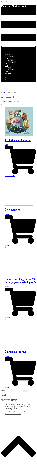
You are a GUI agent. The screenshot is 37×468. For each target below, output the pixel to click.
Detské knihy (11, 69)
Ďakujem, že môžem (11, 408)
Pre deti (10, 60)
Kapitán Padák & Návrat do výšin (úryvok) (18, 404)
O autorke (7, 54)
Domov (3, 93)
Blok (9, 68)
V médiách (11, 56)
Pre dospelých (12, 62)
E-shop (6, 64)
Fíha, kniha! (8, 73)
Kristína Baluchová (13, 6)
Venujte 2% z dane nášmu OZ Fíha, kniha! (18, 406)
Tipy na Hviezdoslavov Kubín (14, 410)
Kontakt (7, 75)
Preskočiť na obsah (7, 2)
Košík (6, 71)
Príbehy (7, 66)
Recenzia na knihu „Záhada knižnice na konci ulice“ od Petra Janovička (19, 413)
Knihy (6, 58)
